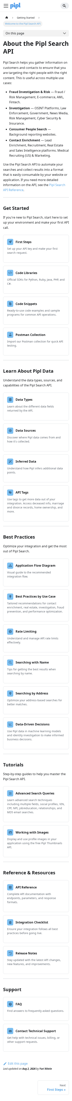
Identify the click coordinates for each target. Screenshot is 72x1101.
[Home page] (6, 18)
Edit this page (18, 1063)
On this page (15, 33)
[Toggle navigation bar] (6, 6)
